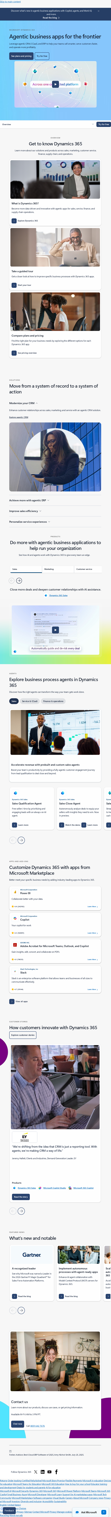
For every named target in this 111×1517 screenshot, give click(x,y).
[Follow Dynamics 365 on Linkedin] (42, 1472)
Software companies (42, 1497)
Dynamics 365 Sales (58, 595)
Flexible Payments (73, 1480)
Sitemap (28, 1511)
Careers (69, 1497)
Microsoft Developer (37, 1494)
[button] (55, 84)
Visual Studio (59, 1497)
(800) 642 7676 (37, 1425)
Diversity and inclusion (31, 1501)
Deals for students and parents (31, 1487)
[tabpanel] (55, 622)
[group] (32, 808)
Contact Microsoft (41, 1511)
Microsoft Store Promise (53, 1480)
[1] (10, 1450)
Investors (16, 1501)
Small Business (14, 1494)
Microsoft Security (20, 1490)
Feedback (9, 1510)
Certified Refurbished (32, 1480)
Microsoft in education (92, 1480)
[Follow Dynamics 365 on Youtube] (49, 1472)
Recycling (4, 1515)
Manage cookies (64, 1511)
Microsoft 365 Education (53, 1483)
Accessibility (48, 1501)
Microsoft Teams (89, 1490)
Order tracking (14, 1480)
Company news (96, 1497)
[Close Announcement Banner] (98, 11)
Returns (3, 1480)
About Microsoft (80, 1497)
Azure (24, 1494)
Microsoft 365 (49, 1490)
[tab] (26, 569)
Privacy (53, 1511)
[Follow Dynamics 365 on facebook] (56, 1472)
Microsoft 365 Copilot (83, 1188)
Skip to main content (10, 1)
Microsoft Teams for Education (27, 1483)
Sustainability (60, 1501)
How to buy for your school (77, 1483)
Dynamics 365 (36, 1490)
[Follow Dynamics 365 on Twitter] (35, 1472)
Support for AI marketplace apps (77, 1494)
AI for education (53, 1487)
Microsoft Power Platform (69, 1490)
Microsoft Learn (54, 1494)
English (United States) (10, 1504)
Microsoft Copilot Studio (54, 1188)
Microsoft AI (5, 1490)
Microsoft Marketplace (22, 1497)
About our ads (16, 1515)
